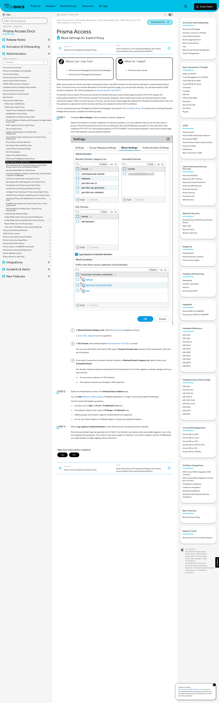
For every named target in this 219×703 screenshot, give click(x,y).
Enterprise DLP (188, 196)
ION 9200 (186, 366)
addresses (86, 397)
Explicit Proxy (190, 554)
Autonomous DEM (189, 291)
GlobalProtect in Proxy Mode (16, 114)
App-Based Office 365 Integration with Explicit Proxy (25, 182)
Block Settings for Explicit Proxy (17, 162)
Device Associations (190, 43)
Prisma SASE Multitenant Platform (196, 135)
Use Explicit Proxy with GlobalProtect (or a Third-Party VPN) (26, 199)
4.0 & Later (189, 573)
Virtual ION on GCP (190, 441)
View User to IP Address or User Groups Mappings (23, 227)
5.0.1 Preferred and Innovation (196, 566)
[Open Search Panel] (185, 6)
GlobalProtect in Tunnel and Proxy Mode (20, 117)
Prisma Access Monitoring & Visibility (197, 142)
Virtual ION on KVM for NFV (193, 445)
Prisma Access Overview (12, 68)
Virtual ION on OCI (190, 448)
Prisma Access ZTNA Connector (15, 81)
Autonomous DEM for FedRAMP (195, 315)
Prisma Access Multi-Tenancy (13, 243)
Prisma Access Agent (191, 260)
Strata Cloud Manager (191, 29)
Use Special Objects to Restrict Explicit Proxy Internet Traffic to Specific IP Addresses (28, 174)
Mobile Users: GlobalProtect (14, 104)
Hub (184, 46)
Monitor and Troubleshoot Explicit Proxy (20, 159)
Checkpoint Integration (192, 484)
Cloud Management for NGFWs (195, 77)
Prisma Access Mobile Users (13, 101)
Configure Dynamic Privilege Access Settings (19, 87)
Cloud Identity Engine (191, 36)
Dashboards (187, 280)
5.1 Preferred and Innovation (195, 563)
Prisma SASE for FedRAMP (193, 311)
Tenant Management (190, 53)
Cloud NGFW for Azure (191, 84)
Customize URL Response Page (15, 214)
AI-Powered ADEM (189, 139)
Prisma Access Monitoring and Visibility (17, 237)
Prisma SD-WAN (189, 146)
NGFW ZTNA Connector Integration (16, 84)
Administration (201, 554)
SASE (204, 559)
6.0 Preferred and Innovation (204, 568)
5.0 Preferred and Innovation (195, 552)
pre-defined (118, 330)
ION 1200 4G (187, 390)
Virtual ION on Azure (190, 438)
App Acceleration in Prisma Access (16, 94)
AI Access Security (190, 189)
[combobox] (25, 21)
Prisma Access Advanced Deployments (17, 250)
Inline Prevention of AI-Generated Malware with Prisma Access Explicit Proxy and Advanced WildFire (26, 166)
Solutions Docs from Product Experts (197, 538)
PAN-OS (185, 94)
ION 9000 (186, 363)
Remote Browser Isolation (193, 257)
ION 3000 (186, 349)
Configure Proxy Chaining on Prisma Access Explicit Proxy (27, 192)
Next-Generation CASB (192, 153)
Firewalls (186, 91)
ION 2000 (186, 345)
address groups (97, 397)
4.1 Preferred (190, 549)
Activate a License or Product (194, 33)
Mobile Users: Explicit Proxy (14, 107)
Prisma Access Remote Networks (15, 230)
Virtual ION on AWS (190, 434)
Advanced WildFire (190, 175)
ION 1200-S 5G (188, 404)
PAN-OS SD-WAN (189, 98)
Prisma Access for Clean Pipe (13, 257)
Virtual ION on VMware (191, 452)
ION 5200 (186, 356)
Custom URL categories (86, 336)
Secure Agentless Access (12, 253)
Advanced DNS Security (192, 186)
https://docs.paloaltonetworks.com (190, 689)
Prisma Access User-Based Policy (15, 240)
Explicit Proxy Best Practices (16, 155)
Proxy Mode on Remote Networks (18, 142)
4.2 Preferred (190, 561)
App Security (8, 97)
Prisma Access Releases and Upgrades (17, 71)
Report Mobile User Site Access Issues (18, 224)
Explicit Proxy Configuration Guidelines (20, 110)
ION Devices (187, 149)
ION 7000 (186, 359)
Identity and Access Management (196, 50)
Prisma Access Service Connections (16, 77)
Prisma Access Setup (10, 74)
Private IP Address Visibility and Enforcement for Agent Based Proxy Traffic (28, 121)
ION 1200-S (187, 342)
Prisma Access (68, 20)
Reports (185, 287)
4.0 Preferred (202, 570)
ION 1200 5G (187, 393)
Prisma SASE (190, 556)
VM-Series (186, 108)
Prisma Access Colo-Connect (13, 91)
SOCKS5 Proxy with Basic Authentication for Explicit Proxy (27, 195)
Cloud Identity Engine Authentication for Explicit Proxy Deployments (26, 138)
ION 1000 (186, 335)
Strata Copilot (206, 6)
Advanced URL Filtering (192, 179)
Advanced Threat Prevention (194, 182)
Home (59, 20)
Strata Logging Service (191, 40)
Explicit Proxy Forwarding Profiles (18, 149)
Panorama (186, 101)
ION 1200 (186, 338)
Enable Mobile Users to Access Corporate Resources (23, 217)
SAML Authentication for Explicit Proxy (20, 125)
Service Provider (189, 105)
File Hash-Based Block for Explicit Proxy (20, 170)
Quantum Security (189, 233)
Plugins (185, 112)
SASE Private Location (11, 234)
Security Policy (188, 229)
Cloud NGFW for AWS (191, 81)
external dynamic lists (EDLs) (109, 90)
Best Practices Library (191, 517)
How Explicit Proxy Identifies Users (19, 145)
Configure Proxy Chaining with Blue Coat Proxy (23, 189)
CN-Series (186, 87)
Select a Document (10, 59)
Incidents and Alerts (190, 284)
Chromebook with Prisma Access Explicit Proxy (23, 185)
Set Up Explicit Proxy (14, 129)
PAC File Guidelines (13, 152)
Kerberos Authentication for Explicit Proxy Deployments (21, 133)
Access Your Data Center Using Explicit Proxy (22, 179)
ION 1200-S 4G (188, 400)
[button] (217, 562)
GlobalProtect (188, 253)
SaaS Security (188, 200)
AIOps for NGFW (189, 74)
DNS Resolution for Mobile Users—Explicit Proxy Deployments (24, 209)
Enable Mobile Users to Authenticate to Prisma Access (24, 220)
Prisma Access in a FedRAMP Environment (18, 247)
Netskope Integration (191, 491)
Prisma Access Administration (86, 20)
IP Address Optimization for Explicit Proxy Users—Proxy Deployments (26, 204)
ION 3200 (186, 352)
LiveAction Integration (191, 487)
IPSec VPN (186, 226)
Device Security (188, 193)
